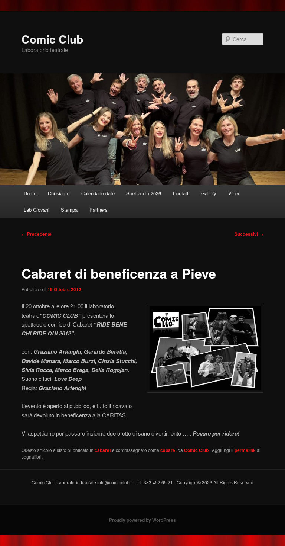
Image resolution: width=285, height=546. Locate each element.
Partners (98, 209)
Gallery (208, 193)
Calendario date (98, 193)
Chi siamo (58, 193)
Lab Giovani (36, 209)
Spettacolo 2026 (143, 193)
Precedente (37, 234)
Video (234, 193)
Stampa (69, 209)
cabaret (103, 450)
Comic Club (52, 39)
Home (30, 193)
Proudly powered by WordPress (142, 520)
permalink (245, 450)
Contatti (181, 193)
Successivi (249, 234)
